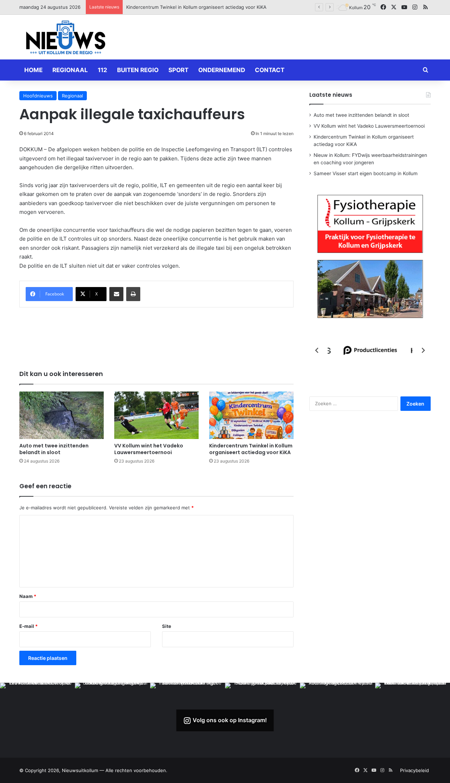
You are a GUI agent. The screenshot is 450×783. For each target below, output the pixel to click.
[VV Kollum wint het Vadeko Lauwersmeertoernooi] (156, 415)
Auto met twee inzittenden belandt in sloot (54, 449)
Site (166, 626)
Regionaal (70, 70)
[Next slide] (423, 350)
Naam (27, 596)
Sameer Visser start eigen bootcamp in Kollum (366, 173)
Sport (178, 70)
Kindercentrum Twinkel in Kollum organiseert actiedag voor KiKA (250, 449)
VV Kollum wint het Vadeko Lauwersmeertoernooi (148, 449)
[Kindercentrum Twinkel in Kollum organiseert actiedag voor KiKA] (251, 415)
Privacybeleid (414, 770)
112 (102, 70)
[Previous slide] (317, 350)
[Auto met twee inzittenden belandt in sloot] (61, 415)
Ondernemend (221, 70)
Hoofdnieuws (38, 95)
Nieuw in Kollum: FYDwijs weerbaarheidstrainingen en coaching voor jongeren (212, 7)
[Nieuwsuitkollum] (65, 38)
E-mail (28, 626)
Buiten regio (138, 70)
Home (33, 70)
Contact (269, 70)
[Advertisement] (295, 36)
